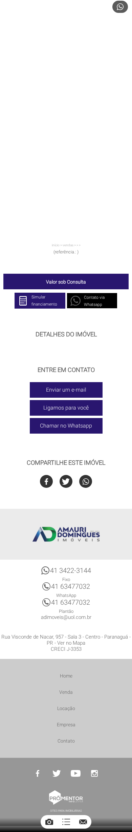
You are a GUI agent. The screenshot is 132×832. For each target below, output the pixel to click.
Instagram (94, 773)
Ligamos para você (66, 407)
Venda (66, 692)
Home (66, 676)
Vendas (68, 245)
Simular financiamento (44, 301)
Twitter (66, 481)
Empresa (66, 724)
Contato (66, 741)
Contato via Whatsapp (94, 301)
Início (56, 245)
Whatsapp (85, 481)
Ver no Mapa (71, 643)
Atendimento (120, 7)
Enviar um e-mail (66, 390)
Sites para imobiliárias (66, 810)
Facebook (46, 481)
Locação (66, 708)
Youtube (75, 773)
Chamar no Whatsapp (66, 425)
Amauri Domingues (66, 534)
